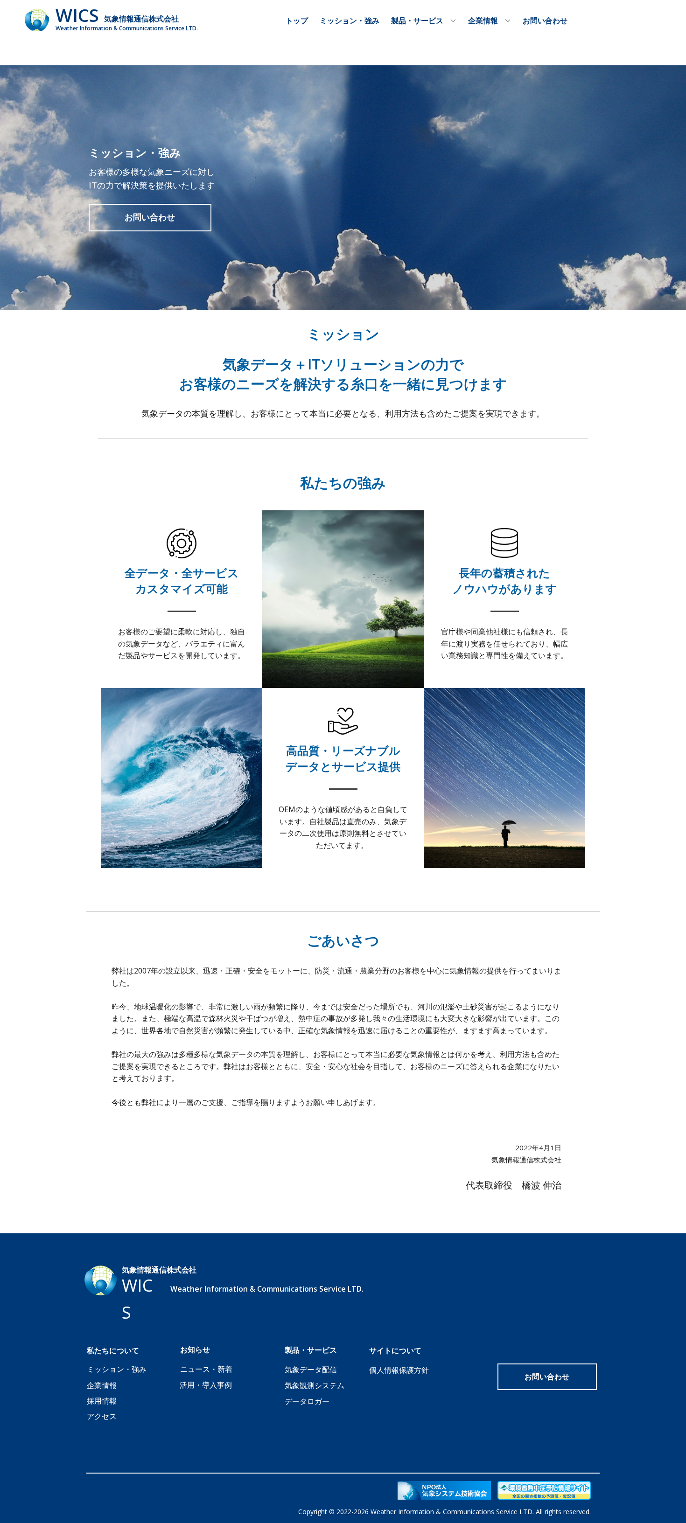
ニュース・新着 (206, 1369)
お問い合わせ (545, 20)
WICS (77, 15)
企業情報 (102, 1385)
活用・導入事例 (206, 1385)
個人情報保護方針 (399, 1370)
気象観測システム (314, 1385)
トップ (297, 20)
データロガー (307, 1401)
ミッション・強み (349, 20)
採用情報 (102, 1401)
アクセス (102, 1416)
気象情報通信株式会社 (141, 19)
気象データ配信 (311, 1369)
